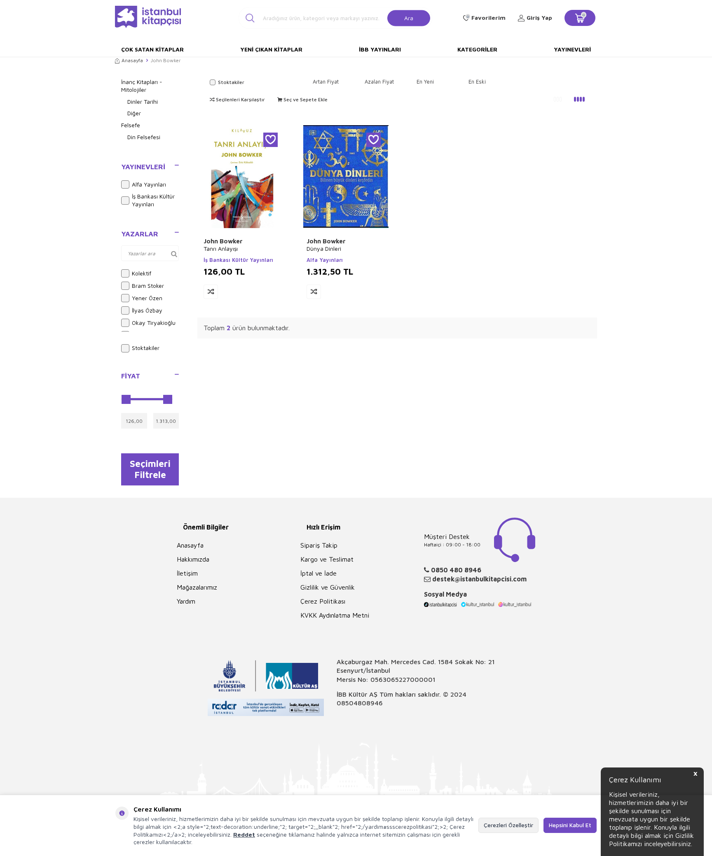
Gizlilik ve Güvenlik (327, 587)
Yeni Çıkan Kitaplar (271, 49)
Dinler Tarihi (142, 101)
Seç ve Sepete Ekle (305, 99)
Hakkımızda (193, 559)
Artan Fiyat (326, 81)
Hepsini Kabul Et (570, 824)
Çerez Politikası (322, 601)
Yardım (186, 601)
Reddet (244, 834)
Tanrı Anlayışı (221, 248)
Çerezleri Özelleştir (508, 824)
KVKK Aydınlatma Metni (334, 615)
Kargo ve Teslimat (327, 559)
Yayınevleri (572, 49)
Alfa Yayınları (149, 184)
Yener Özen (147, 297)
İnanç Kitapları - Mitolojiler (141, 85)
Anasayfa (132, 60)
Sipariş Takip (318, 545)
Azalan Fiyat (379, 81)
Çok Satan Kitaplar (152, 49)
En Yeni (425, 81)
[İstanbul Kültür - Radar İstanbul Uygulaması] (266, 708)
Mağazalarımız (197, 587)
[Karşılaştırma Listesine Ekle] (211, 292)
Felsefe (130, 124)
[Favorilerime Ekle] (270, 140)
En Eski (477, 81)
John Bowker (223, 241)
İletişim (187, 573)
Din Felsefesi (143, 136)
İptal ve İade (318, 573)
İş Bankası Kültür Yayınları (153, 200)
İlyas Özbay (147, 310)
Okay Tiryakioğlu (154, 322)
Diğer (134, 113)
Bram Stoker (148, 285)
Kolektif (141, 273)
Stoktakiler (145, 347)
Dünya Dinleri (324, 248)
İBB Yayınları (380, 49)
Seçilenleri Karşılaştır (240, 99)
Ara (408, 17)
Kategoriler (477, 49)
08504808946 (360, 703)
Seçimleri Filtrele (150, 469)
